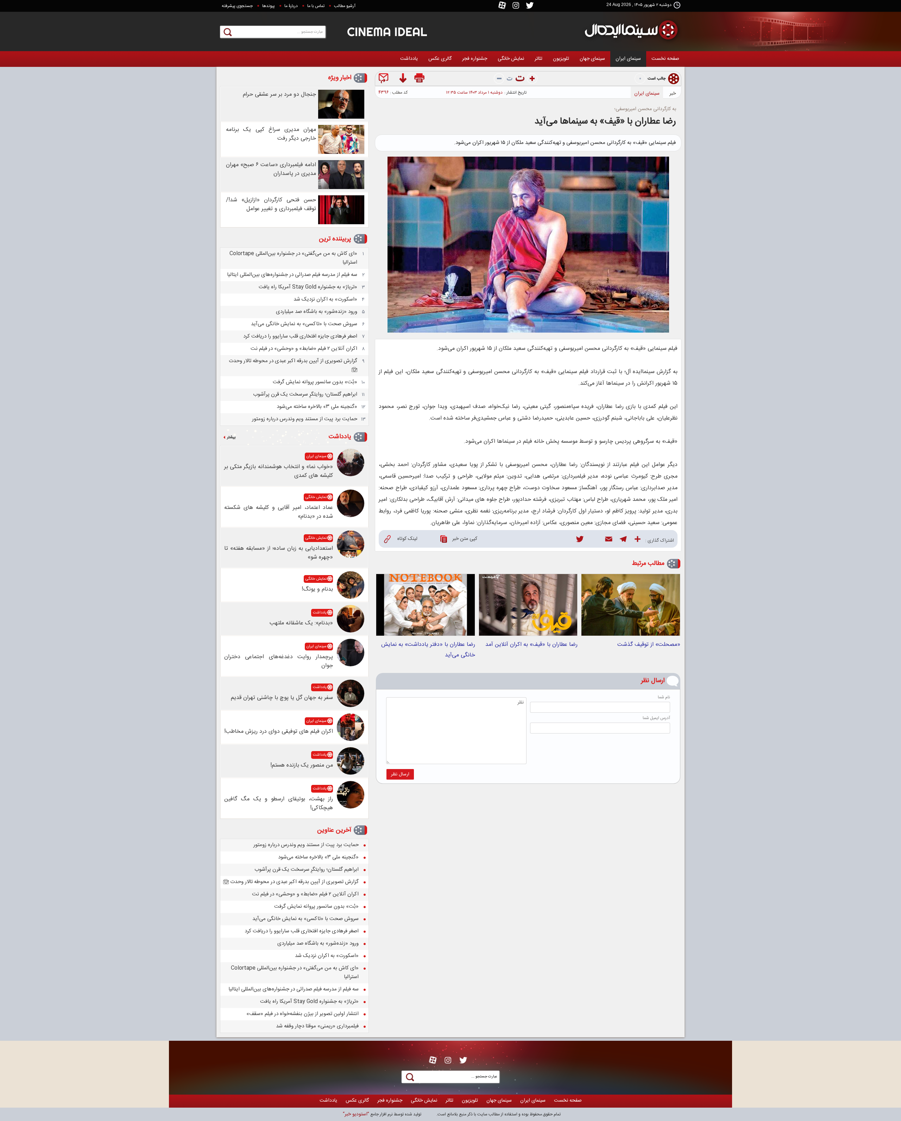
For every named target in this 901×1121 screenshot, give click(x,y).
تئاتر (538, 59)
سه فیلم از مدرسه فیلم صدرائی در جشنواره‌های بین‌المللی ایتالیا (292, 274)
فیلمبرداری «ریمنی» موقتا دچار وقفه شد (317, 1026)
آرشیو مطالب (344, 6)
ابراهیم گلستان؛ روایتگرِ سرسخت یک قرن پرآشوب (305, 394)
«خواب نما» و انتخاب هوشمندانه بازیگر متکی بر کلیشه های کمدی (278, 471)
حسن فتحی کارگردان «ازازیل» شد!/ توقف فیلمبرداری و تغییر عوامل (271, 204)
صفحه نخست (665, 59)
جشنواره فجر (474, 59)
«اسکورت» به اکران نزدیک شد (325, 299)
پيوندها (268, 6)
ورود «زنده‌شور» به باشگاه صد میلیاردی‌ (316, 311)
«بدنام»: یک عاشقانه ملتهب (301, 623)
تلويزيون (561, 59)
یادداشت (409, 59)
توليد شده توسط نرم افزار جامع (382, 1114)
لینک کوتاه (407, 539)
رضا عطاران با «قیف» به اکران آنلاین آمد (531, 644)
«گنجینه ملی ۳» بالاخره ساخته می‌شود (317, 406)
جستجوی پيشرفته (237, 6)
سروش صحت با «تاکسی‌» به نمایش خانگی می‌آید (304, 324)
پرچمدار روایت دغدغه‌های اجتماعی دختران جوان (278, 661)
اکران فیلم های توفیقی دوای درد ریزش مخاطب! (278, 731)
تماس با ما (316, 6)
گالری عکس (440, 59)
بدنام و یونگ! (317, 589)
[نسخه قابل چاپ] (420, 79)
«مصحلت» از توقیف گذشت (648, 644)
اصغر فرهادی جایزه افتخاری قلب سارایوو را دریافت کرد (300, 336)
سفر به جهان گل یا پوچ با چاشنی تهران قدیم (282, 698)
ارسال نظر (400, 774)
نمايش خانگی (511, 59)
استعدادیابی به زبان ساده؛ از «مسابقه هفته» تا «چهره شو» (278, 553)
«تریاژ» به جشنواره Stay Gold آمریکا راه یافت (308, 287)
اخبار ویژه (339, 78)
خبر (672, 93)
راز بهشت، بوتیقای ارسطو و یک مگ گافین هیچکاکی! (278, 803)
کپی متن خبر (464, 539)
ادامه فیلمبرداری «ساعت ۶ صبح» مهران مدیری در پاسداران (271, 169)
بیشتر (231, 437)
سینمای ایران (628, 59)
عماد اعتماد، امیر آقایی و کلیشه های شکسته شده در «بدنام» (278, 512)
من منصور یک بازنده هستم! (301, 765)
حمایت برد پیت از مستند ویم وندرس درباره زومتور (304, 419)
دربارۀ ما (291, 6)
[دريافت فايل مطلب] (402, 79)
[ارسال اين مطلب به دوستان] (385, 79)
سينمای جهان (592, 59)
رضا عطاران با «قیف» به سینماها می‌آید (605, 121)
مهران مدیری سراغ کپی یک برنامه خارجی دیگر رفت (271, 134)
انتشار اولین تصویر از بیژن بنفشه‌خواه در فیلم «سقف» (302, 1013)
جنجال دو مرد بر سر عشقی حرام (279, 94)
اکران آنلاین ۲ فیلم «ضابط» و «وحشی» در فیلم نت (304, 348)
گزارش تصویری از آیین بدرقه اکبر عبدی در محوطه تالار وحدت (293, 361)
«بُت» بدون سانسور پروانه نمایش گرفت (315, 382)
